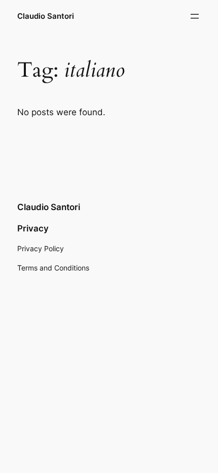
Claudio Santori (45, 16)
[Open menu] (195, 16)
